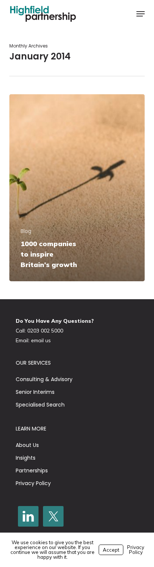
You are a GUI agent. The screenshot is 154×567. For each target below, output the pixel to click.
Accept (111, 550)
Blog (26, 231)
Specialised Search (40, 404)
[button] (140, 14)
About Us (27, 445)
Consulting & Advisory (44, 379)
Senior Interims (35, 392)
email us (41, 340)
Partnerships (32, 470)
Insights (26, 458)
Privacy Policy (33, 483)
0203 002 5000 (45, 330)
